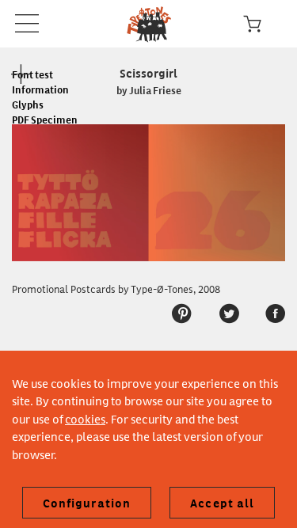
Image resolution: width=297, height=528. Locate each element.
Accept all (222, 502)
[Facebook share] (267, 314)
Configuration (87, 502)
